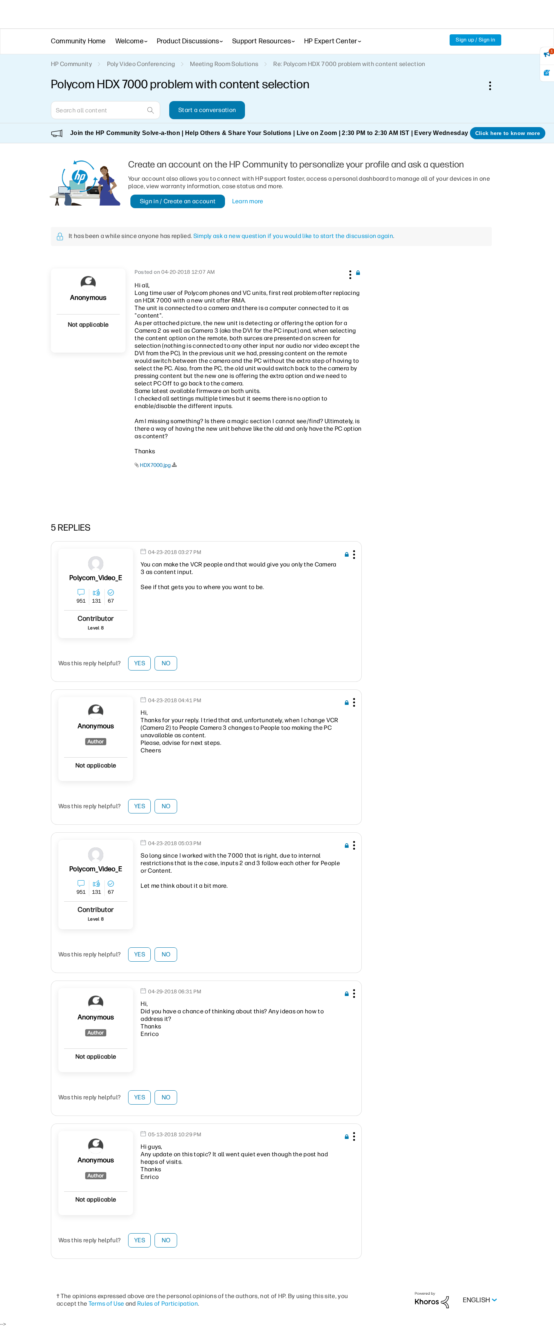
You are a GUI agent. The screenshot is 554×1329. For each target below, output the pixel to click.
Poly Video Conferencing (141, 64)
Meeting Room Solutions (224, 64)
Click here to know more (507, 133)
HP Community (71, 64)
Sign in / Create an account (178, 201)
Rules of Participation (167, 1303)
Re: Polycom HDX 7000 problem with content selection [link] (349, 64)
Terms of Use (106, 1303)
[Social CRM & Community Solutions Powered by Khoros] (432, 1300)
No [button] (166, 663)
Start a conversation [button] (207, 110)
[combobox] (105, 110)
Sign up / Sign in (475, 40)
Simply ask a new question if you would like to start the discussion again (293, 235)
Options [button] (494, 85)
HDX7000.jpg (155, 465)
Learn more (247, 201)
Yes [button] (139, 663)
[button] (349, 273)
